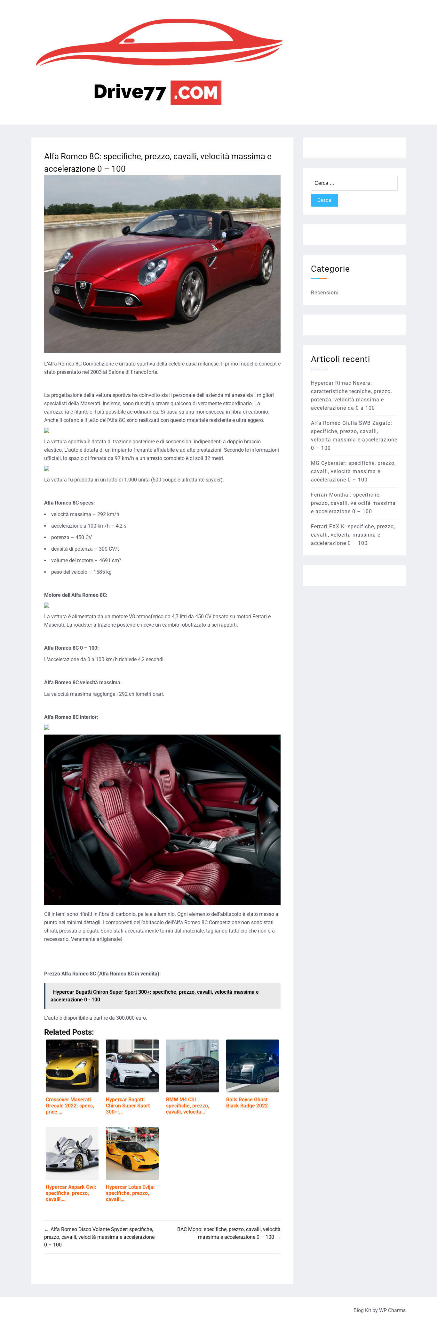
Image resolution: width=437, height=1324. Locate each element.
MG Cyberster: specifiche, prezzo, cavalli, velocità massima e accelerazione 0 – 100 (353, 471)
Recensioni (325, 293)
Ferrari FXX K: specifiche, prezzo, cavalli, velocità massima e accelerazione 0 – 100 (353, 534)
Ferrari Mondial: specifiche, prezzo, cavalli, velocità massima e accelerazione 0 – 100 (353, 503)
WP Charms (392, 1310)
